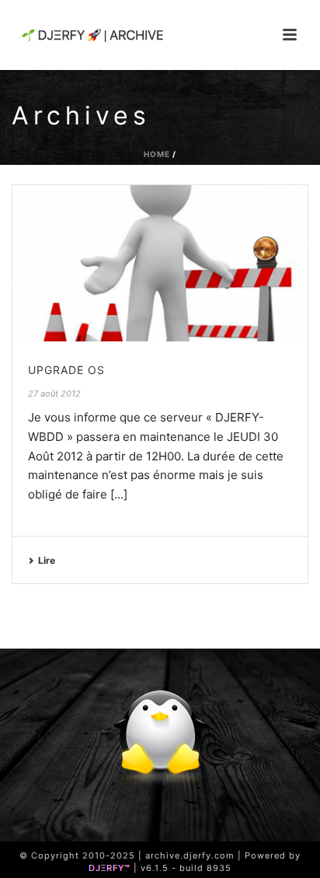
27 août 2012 (54, 393)
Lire (46, 560)
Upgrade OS (66, 369)
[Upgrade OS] (160, 263)
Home (157, 154)
